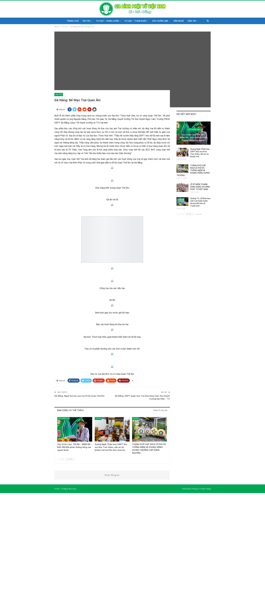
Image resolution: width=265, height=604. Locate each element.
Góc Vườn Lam (160, 21)
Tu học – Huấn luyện (107, 21)
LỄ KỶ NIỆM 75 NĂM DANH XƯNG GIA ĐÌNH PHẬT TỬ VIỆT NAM (200, 186)
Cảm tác (191, 21)
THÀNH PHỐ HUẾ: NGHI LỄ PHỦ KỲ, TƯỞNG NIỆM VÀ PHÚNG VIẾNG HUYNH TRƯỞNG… (193, 170)
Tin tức (86, 21)
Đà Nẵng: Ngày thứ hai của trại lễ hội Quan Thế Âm (79, 396)
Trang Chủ (73, 21)
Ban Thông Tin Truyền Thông (200, 489)
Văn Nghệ (178, 21)
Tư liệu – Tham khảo (135, 21)
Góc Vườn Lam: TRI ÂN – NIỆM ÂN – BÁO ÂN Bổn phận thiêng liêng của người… (193, 138)
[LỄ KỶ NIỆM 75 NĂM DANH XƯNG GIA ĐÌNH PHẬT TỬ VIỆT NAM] (182, 187)
